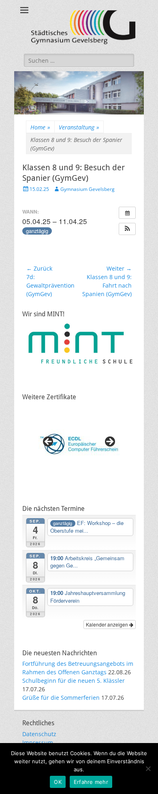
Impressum (37, 742)
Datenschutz (39, 734)
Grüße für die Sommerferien (61, 697)
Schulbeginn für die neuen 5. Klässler (73, 680)
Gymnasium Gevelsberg (87, 189)
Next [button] (109, 442)
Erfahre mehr (91, 782)
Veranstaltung (79, 127)
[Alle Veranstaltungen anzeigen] (127, 213)
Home (40, 127)
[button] (127, 229)
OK (58, 782)
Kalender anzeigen (107, 624)
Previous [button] (49, 442)
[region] (79, 444)
